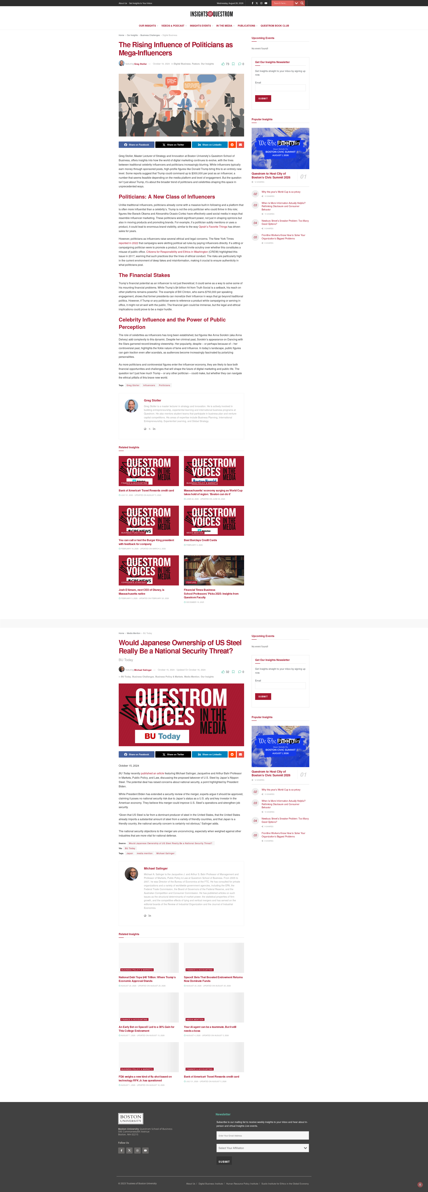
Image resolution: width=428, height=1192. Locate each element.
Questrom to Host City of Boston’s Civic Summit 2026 (271, 175)
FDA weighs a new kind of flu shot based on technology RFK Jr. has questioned (145, 1078)
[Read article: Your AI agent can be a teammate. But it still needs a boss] (214, 1007)
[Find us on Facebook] (252, 3)
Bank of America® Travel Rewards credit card (146, 490)
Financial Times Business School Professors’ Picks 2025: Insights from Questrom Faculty (211, 593)
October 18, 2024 (161, 63)
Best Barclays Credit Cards (201, 540)
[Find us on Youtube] (266, 3)
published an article (152, 773)
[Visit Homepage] (211, 14)
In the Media (224, 25)
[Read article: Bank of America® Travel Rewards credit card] (149, 471)
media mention (145, 853)
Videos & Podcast (172, 25)
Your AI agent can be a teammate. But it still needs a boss (210, 1028)
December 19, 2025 (195, 602)
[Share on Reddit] (232, 145)
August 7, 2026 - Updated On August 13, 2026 (143, 1035)
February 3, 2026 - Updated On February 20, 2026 (145, 598)
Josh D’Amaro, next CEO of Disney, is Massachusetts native (141, 591)
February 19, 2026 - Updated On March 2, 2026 (143, 548)
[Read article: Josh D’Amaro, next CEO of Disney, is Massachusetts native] (149, 570)
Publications (246, 25)
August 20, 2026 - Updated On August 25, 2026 (143, 985)
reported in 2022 (128, 243)
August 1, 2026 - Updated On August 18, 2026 (143, 1085)
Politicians (164, 385)
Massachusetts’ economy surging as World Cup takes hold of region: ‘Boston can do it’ (213, 492)
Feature (196, 63)
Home (121, 35)
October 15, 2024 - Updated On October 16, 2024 (181, 669)
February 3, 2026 (194, 544)
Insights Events (200, 25)
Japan (130, 853)
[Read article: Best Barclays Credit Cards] (214, 521)
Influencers (149, 385)
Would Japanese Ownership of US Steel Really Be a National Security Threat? (171, 843)
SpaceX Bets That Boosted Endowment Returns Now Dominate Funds (213, 979)
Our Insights (147, 25)
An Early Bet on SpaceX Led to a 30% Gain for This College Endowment (146, 1028)
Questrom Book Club (275, 25)
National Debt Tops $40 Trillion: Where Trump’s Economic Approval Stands (147, 979)
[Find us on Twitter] (257, 3)
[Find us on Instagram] (261, 3)
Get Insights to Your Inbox (140, 3)
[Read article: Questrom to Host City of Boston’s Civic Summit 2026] (280, 148)
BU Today (147, 633)
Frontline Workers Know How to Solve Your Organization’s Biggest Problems (283, 236)
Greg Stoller (140, 63)
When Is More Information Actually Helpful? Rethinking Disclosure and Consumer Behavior (283, 206)
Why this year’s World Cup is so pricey (281, 191)
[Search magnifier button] (302, 3)
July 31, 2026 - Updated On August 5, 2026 (141, 495)
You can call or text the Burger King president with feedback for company (146, 542)
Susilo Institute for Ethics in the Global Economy (285, 1183)
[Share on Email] (240, 145)
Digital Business (170, 35)
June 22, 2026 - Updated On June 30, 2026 (205, 498)
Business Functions (133, 532)
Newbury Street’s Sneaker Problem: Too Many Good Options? (285, 222)
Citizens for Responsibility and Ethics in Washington (177, 252)
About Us (123, 3)
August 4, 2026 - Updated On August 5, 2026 (207, 1035)
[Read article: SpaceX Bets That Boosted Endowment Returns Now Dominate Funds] (214, 958)
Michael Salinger (143, 669)
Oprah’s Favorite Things (213, 226)
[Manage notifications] (420, 1184)
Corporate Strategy (133, 582)
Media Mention (195, 532)
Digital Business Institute (211, 1183)
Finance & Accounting (134, 483)
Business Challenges (150, 35)
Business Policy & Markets (202, 483)
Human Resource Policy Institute (242, 1183)
